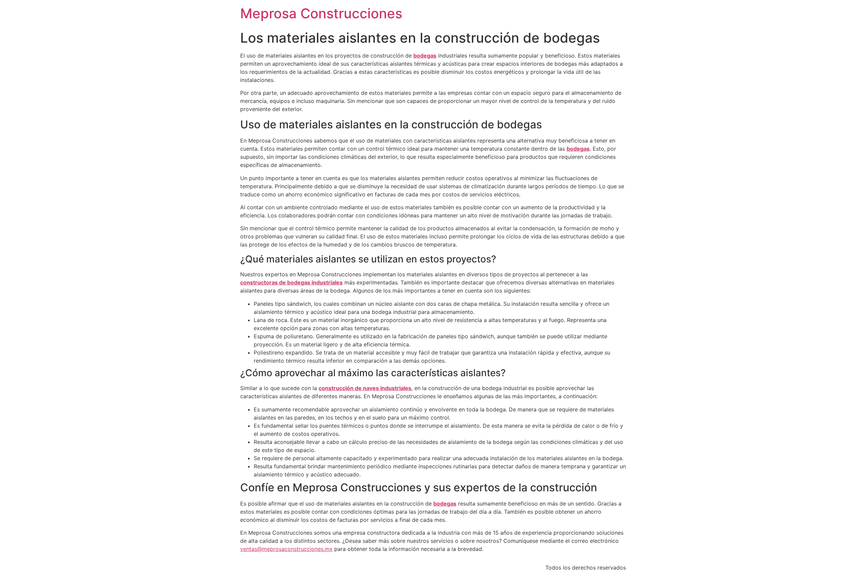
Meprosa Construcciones (321, 13)
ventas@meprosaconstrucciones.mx (286, 549)
